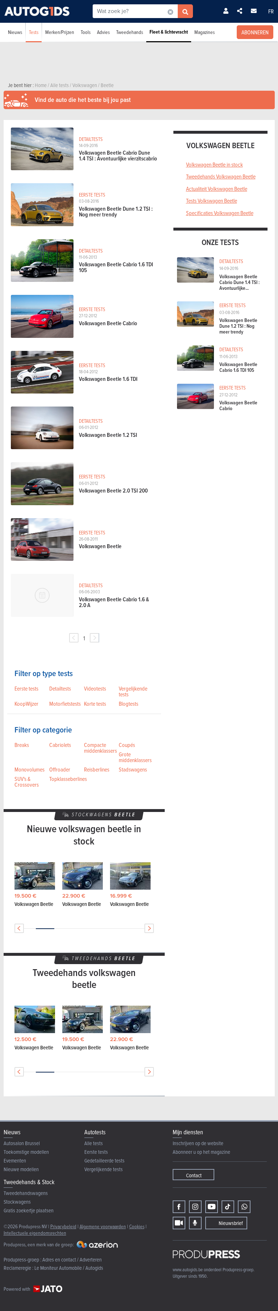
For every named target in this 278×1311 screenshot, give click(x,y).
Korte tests (95, 704)
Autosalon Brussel (22, 1143)
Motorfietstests (65, 704)
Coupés (127, 745)
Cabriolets (60, 745)
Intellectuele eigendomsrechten (35, 1232)
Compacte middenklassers (100, 748)
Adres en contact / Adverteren (72, 1259)
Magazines (204, 32)
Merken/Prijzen (59, 32)
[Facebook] (179, 1206)
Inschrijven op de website (198, 1143)
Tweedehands (129, 32)
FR (271, 11)
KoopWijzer (26, 704)
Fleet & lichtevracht (168, 32)
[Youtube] (211, 1206)
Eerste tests (26, 688)
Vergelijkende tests (133, 691)
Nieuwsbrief (231, 1223)
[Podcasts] (195, 1223)
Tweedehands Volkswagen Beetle (221, 176)
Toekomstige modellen (26, 1152)
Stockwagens (17, 1201)
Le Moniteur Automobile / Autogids (68, 1268)
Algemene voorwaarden (103, 1226)
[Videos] (179, 1223)
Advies (103, 32)
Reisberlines (96, 769)
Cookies (136, 1226)
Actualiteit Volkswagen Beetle (216, 189)
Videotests (95, 688)
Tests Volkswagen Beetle (211, 201)
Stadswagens (133, 769)
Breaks (21, 745)
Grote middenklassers (135, 757)
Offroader (59, 769)
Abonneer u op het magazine (201, 1152)
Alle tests (93, 1143)
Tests (33, 32)
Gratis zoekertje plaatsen (29, 1210)
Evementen (15, 1160)
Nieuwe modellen (21, 1169)
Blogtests (128, 704)
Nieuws (15, 32)
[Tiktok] (228, 1206)
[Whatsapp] (244, 1206)
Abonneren (255, 32)
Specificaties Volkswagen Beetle (219, 213)
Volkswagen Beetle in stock (214, 164)
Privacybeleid (63, 1226)
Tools (85, 32)
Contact (194, 1175)
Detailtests (60, 688)
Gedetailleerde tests (104, 1160)
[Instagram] (195, 1206)
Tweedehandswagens (26, 1193)
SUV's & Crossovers (26, 781)
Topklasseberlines (68, 779)
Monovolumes (29, 769)
